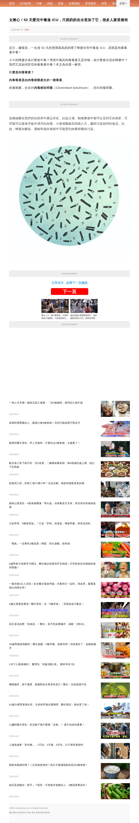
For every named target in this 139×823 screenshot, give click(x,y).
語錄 (50, 3)
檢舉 (27, 29)
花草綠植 (74, 3)
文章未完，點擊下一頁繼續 (69, 282)
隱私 (33, 812)
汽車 (39, 3)
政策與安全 (22, 812)
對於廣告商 (45, 812)
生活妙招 (25, 3)
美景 (104, 3)
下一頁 (69, 291)
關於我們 (13, 812)
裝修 (115, 3)
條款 (29, 812)
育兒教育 (90, 3)
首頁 (12, 3)
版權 (38, 812)
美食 (60, 3)
